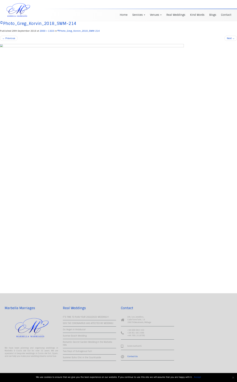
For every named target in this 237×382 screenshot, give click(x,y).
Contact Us (132, 356)
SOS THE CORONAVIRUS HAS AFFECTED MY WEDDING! (88, 323)
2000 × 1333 (47, 30)
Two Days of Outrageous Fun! (77, 351)
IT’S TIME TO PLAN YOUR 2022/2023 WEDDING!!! (86, 317)
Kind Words (197, 15)
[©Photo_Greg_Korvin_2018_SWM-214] (118, 164)
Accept (197, 377)
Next (231, 38)
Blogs (212, 15)
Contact (226, 15)
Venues (155, 15)
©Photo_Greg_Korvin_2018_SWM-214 (78, 30)
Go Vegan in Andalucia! (74, 329)
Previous (8, 38)
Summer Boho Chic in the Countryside (82, 357)
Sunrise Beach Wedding (75, 335)
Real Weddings (175, 15)
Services (137, 15)
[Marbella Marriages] (18, 10)
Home (124, 15)
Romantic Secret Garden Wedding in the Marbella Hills (87, 343)
